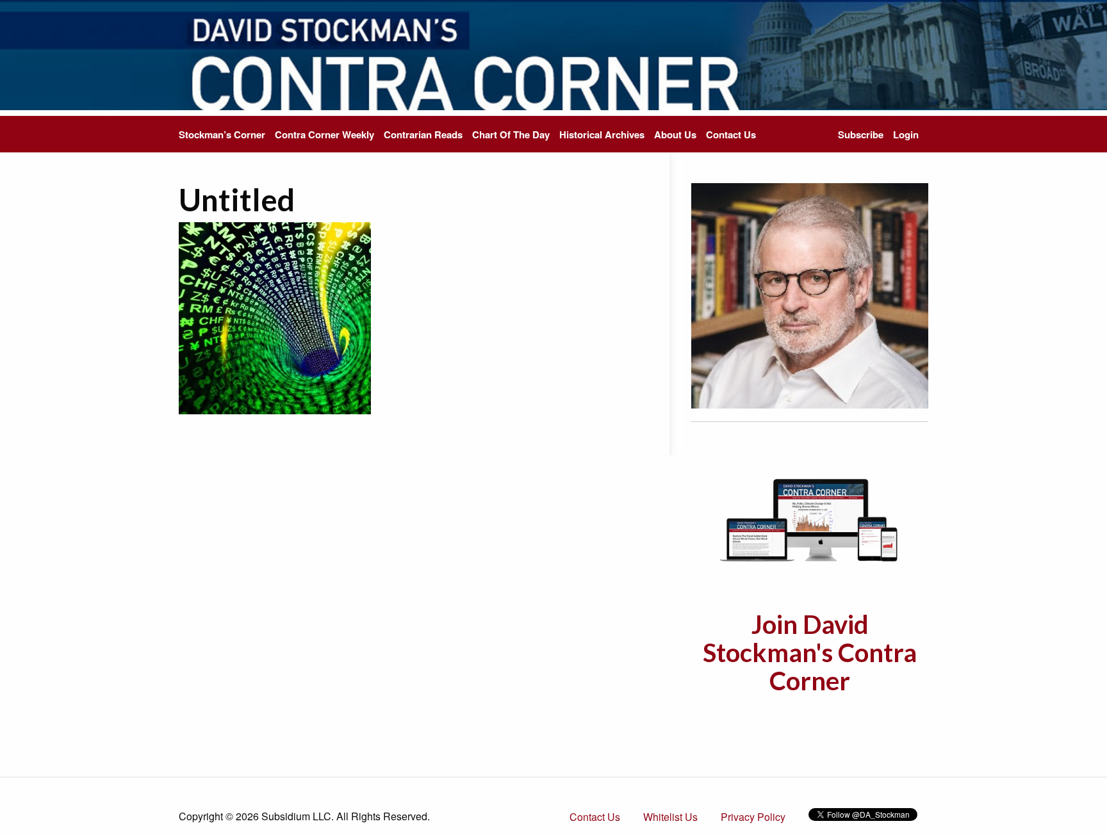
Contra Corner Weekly (324, 134)
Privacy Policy (753, 816)
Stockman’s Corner (222, 134)
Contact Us (731, 134)
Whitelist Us (670, 816)
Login (906, 134)
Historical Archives (601, 134)
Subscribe (860, 134)
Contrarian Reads (423, 134)
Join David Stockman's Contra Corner (810, 652)
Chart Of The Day (511, 134)
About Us (675, 134)
